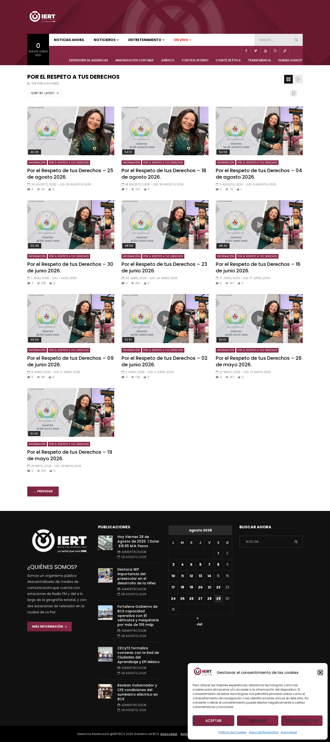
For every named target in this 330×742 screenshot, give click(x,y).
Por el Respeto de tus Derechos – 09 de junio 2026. (70, 361)
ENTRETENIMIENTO (144, 39)
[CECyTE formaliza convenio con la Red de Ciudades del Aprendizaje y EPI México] (105, 654)
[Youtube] (265, 51)
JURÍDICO (167, 60)
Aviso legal (289, 732)
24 (173, 598)
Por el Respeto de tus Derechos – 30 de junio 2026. (70, 267)
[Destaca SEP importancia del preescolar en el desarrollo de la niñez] (105, 575)
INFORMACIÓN (37, 162)
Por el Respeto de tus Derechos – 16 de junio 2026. (258, 267)
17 (173, 587)
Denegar (257, 720)
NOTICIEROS (104, 39)
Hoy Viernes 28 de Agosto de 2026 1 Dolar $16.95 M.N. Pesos (138, 541)
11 (182, 575)
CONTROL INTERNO (195, 60)
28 (209, 598)
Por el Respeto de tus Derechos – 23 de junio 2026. (164, 267)
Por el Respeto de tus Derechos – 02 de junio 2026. (165, 361)
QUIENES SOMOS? (290, 60)
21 (209, 587)
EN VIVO (181, 39)
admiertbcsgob (134, 552)
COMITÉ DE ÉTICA (228, 60)
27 (200, 598)
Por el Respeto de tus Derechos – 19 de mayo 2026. (69, 455)
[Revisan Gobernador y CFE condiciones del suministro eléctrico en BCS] (105, 691)
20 (200, 587)
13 (200, 575)
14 (209, 575)
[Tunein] (294, 51)
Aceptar (213, 720)
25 (182, 598)
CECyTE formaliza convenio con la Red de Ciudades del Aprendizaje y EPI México (138, 655)
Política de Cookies (232, 732)
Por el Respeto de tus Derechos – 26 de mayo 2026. (259, 361)
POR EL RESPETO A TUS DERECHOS (69, 162)
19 (191, 587)
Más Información (48, 626)
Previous (43, 491)
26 (191, 598)
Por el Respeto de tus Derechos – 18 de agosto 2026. (164, 173)
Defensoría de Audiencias (88, 60)
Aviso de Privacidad (263, 732)
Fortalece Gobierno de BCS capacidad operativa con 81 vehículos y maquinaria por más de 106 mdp (138, 615)
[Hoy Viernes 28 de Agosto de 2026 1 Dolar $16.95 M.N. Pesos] (105, 543)
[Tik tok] (284, 51)
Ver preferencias (302, 720)
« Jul (199, 619)
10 (173, 575)
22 (218, 587)
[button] (320, 672)
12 (191, 575)
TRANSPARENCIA (259, 60)
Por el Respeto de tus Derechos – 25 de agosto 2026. (70, 173)
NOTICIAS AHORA (69, 39)
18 (182, 587)
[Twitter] (255, 51)
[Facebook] (246, 51)
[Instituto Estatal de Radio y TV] (42, 16)
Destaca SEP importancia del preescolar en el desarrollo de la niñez (136, 576)
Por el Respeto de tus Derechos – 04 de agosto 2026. (259, 173)
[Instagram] (275, 51)
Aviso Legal (169, 734)
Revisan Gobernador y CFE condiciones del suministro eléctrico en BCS (137, 692)
